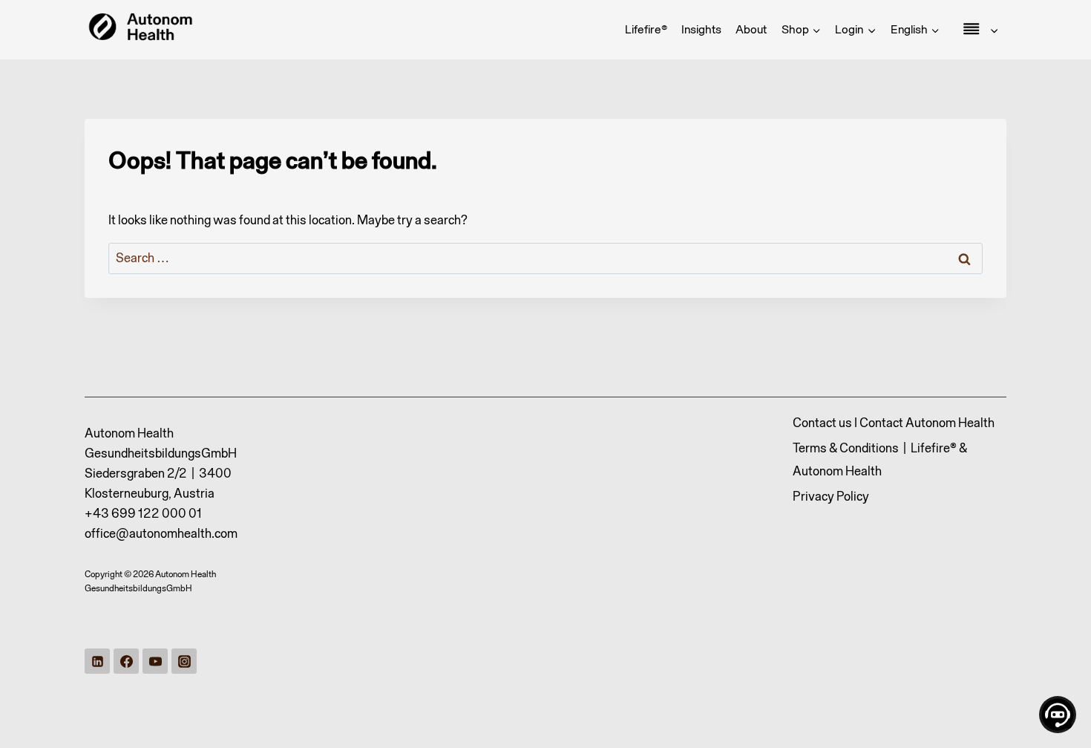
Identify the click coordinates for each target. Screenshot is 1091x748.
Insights (701, 29)
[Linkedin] (97, 661)
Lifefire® (646, 29)
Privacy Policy (831, 496)
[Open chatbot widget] (1057, 714)
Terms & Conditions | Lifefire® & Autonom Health (880, 459)
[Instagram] (184, 661)
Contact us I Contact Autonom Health (894, 422)
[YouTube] (155, 661)
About (751, 29)
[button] (871, 30)
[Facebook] (126, 661)
